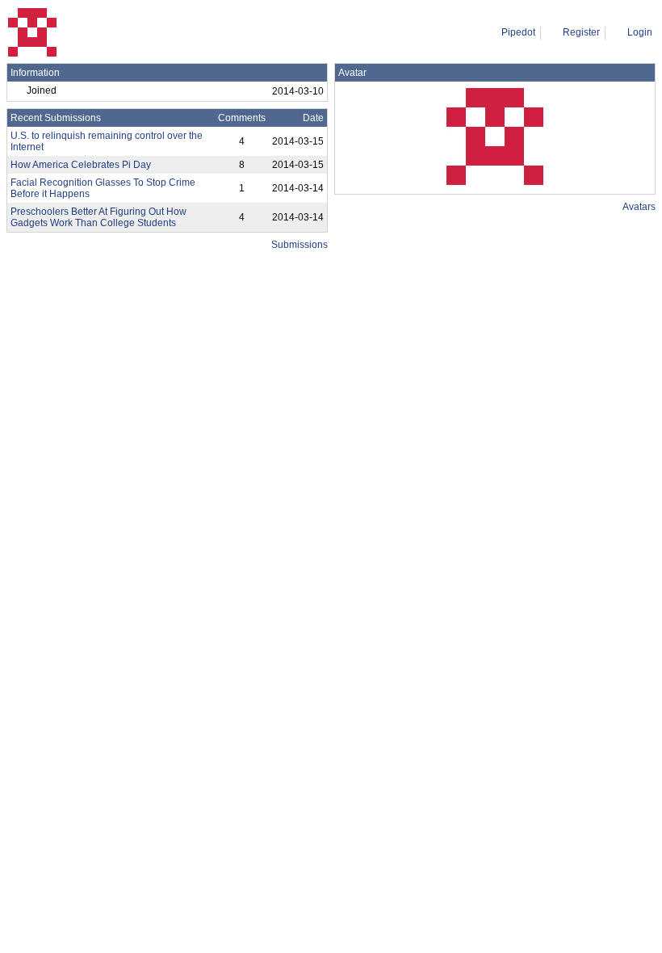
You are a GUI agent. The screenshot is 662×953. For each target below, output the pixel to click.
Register (581, 32)
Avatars (639, 206)
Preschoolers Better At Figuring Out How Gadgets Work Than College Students (98, 217)
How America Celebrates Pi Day (80, 164)
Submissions (299, 244)
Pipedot (518, 32)
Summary (82, 32)
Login (639, 32)
